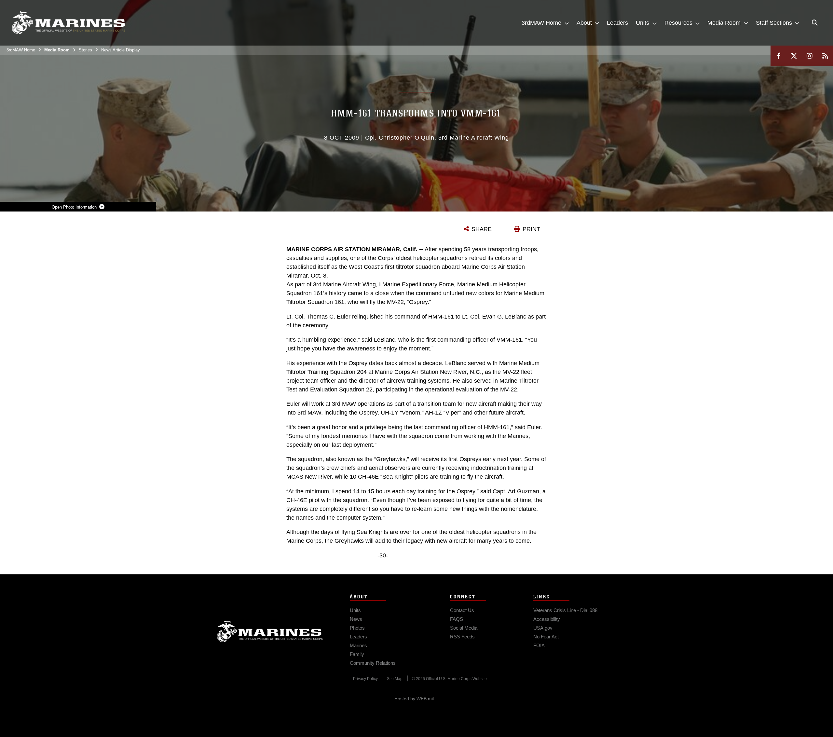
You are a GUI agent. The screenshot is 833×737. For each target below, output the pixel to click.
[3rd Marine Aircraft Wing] (68, 22)
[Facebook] (778, 56)
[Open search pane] (815, 23)
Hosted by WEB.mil (414, 698)
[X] (794, 56)
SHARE (481, 229)
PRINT (531, 229)
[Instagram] (809, 56)
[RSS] (825, 56)
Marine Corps (269, 631)
